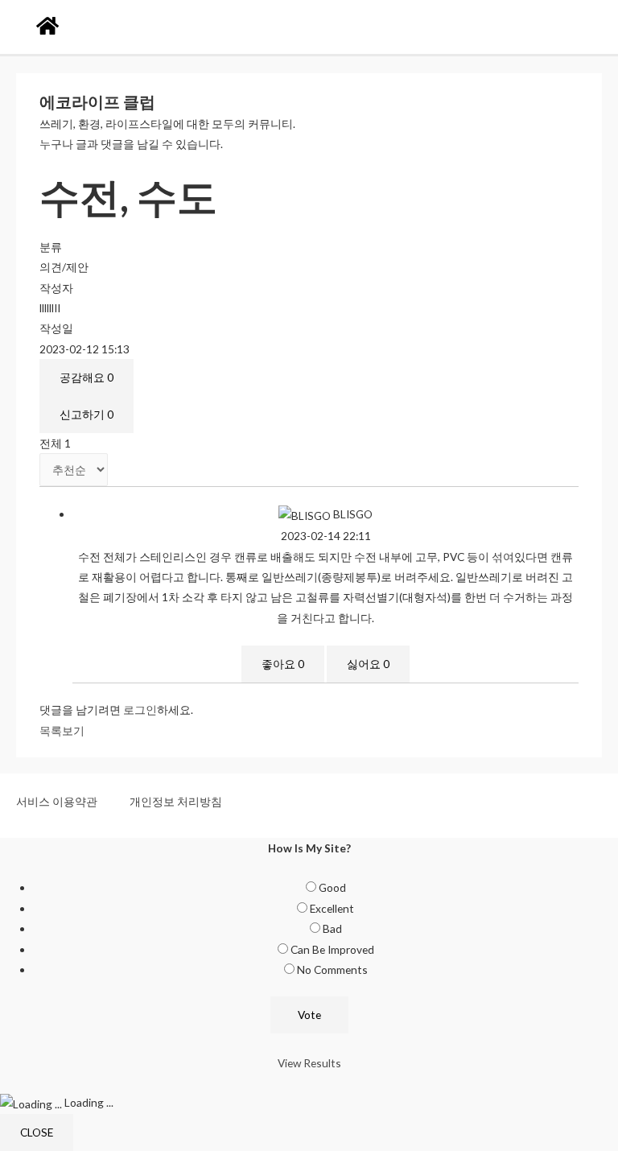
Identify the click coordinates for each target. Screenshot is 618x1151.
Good (332, 887)
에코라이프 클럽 (97, 101)
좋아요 (283, 663)
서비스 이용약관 (56, 801)
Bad (332, 928)
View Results (309, 1063)
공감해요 (86, 377)
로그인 (140, 709)
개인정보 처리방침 (176, 801)
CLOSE (36, 1132)
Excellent (332, 908)
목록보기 (61, 730)
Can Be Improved (332, 949)
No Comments (332, 969)
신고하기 (86, 414)
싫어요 (368, 663)
